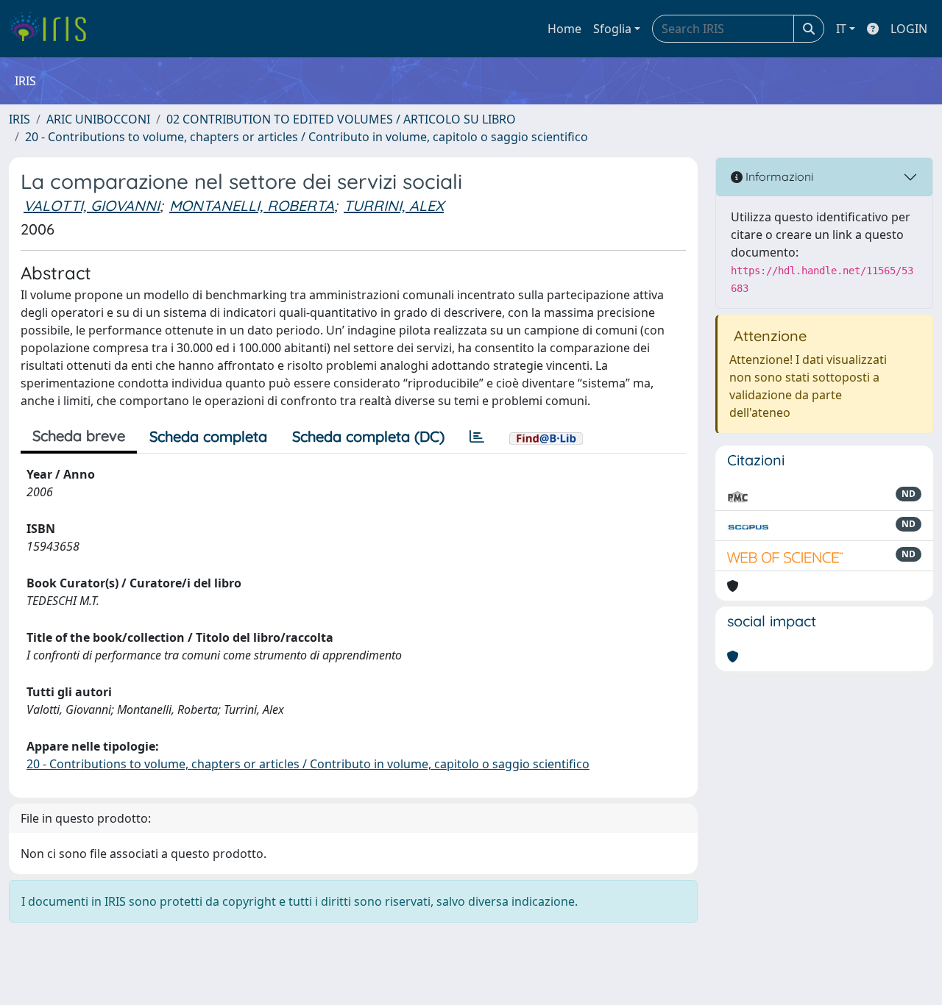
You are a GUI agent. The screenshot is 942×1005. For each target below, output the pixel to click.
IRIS (19, 119)
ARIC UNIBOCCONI (98, 119)
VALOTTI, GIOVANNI (92, 205)
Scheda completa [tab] (208, 436)
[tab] (477, 436)
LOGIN (908, 29)
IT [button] (841, 29)
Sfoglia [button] (612, 29)
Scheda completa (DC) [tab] (368, 436)
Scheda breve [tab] (78, 435)
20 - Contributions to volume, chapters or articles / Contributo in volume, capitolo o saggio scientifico (306, 137)
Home (564, 29)
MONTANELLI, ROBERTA (251, 205)
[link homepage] (53, 29)
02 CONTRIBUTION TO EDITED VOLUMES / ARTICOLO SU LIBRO (341, 119)
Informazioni (778, 176)
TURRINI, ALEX (394, 205)
